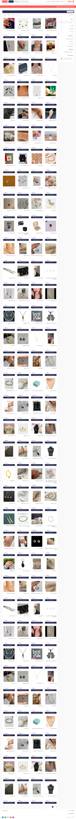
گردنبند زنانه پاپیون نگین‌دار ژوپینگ (9, 548)
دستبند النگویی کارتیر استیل (10, 413)
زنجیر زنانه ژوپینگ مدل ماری (52, 458)
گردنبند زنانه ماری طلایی (25, 97)
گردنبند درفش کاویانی (53, 345)
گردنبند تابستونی (12, 458)
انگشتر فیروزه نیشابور (11, 233)
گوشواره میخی (40, 548)
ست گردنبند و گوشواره (11, 323)
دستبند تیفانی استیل (25, 458)
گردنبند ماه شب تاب (26, 120)
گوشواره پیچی (41, 278)
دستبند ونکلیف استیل (25, 142)
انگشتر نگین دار (54, 210)
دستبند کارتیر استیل (53, 413)
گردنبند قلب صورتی (40, 300)
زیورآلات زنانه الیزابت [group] (70, 11)
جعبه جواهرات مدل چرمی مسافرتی (37, 390)
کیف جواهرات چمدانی (39, 233)
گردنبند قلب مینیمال (25, 187)
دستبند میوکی (27, 390)
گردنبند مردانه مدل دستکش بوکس (51, 323)
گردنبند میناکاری (26, 278)
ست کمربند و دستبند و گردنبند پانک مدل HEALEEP (23, 234)
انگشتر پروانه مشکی (26, 52)
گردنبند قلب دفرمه (40, 345)
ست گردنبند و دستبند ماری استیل (51, 435)
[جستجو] (15, 1)
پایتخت (51, 9)
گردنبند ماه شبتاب (12, 52)
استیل (58, 9)
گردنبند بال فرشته (26, 323)
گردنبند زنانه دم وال (12, 300)
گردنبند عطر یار (26, 210)
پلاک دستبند (71, 43)
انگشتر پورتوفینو (12, 570)
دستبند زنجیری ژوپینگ (11, 435)
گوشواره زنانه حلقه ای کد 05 (10, 30)
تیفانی (44, 9)
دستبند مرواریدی (54, 52)
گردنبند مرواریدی (40, 97)
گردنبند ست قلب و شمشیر (11, 210)
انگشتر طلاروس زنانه (53, 233)
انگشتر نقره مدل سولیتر (39, 525)
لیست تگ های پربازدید (71, 813)
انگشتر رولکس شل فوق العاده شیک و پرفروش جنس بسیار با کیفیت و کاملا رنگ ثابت (51, 481)
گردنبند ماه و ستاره (40, 75)
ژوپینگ (70, 9)
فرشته (47, 9)
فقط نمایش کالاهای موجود (68, 51)
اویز (73, 9)
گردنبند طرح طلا (54, 368)
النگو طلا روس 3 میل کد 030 (52, 187)
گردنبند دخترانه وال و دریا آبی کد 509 (37, 255)
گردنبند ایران (13, 345)
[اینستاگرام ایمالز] (13, 817)
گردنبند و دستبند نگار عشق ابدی (38, 413)
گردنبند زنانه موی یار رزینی (39, 142)
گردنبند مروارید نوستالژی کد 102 (10, 142)
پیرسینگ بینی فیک (40, 165)
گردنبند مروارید (40, 30)
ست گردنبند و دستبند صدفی (38, 570)
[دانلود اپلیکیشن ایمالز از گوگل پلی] (8, 817)
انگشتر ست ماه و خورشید (39, 480)
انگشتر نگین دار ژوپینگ (53, 142)
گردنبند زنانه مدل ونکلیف (25, 30)
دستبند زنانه (71, 41)
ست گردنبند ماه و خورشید (25, 503)
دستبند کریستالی (12, 480)
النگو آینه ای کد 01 (54, 255)
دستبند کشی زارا (54, 570)
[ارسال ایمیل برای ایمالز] (10, 817)
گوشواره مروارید (40, 368)
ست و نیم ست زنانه (70, 46)
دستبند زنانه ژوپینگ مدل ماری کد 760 (23, 526)
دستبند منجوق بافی (54, 97)
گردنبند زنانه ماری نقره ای (39, 52)
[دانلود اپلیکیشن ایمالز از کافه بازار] (5, 817)
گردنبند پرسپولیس (26, 435)
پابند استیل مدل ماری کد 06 (10, 255)
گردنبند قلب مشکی (26, 570)
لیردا (66, 9)
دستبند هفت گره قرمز (53, 165)
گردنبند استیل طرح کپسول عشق (38, 458)
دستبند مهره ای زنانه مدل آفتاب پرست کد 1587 (52, 526)
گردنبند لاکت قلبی (12, 503)
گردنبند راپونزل (26, 368)
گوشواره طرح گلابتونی (25, 345)
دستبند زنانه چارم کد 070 (53, 120)
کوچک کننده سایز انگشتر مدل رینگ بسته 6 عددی (51, 279)
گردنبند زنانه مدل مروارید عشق (52, 30)
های (60, 9)
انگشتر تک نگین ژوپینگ (39, 503)
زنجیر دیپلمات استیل (53, 390)
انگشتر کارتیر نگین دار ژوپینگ (24, 548)
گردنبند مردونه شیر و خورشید (10, 165)
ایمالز (72, 4)
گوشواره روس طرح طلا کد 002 (10, 525)
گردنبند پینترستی (12, 97)
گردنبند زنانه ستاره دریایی (25, 165)
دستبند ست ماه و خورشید (11, 368)
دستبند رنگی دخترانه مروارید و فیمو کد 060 (51, 549)
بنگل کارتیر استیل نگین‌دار (11, 75)
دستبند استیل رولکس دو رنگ (10, 390)
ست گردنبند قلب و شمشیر (39, 323)
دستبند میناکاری (26, 255)
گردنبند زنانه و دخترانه (69, 38)
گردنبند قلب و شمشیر (25, 413)
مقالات (57, 1)
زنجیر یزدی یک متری (53, 503)
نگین (63, 9)
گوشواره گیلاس (40, 187)
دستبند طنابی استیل (40, 120)
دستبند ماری (13, 120)
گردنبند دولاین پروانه (25, 480)
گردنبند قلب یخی (26, 75)
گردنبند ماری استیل (12, 278)
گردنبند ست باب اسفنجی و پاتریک (24, 300)
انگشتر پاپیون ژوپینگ (39, 210)
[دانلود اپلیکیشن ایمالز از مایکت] (3, 817)
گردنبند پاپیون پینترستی (53, 300)
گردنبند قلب (55, 75)
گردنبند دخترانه (12, 187)
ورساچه (54, 9)
